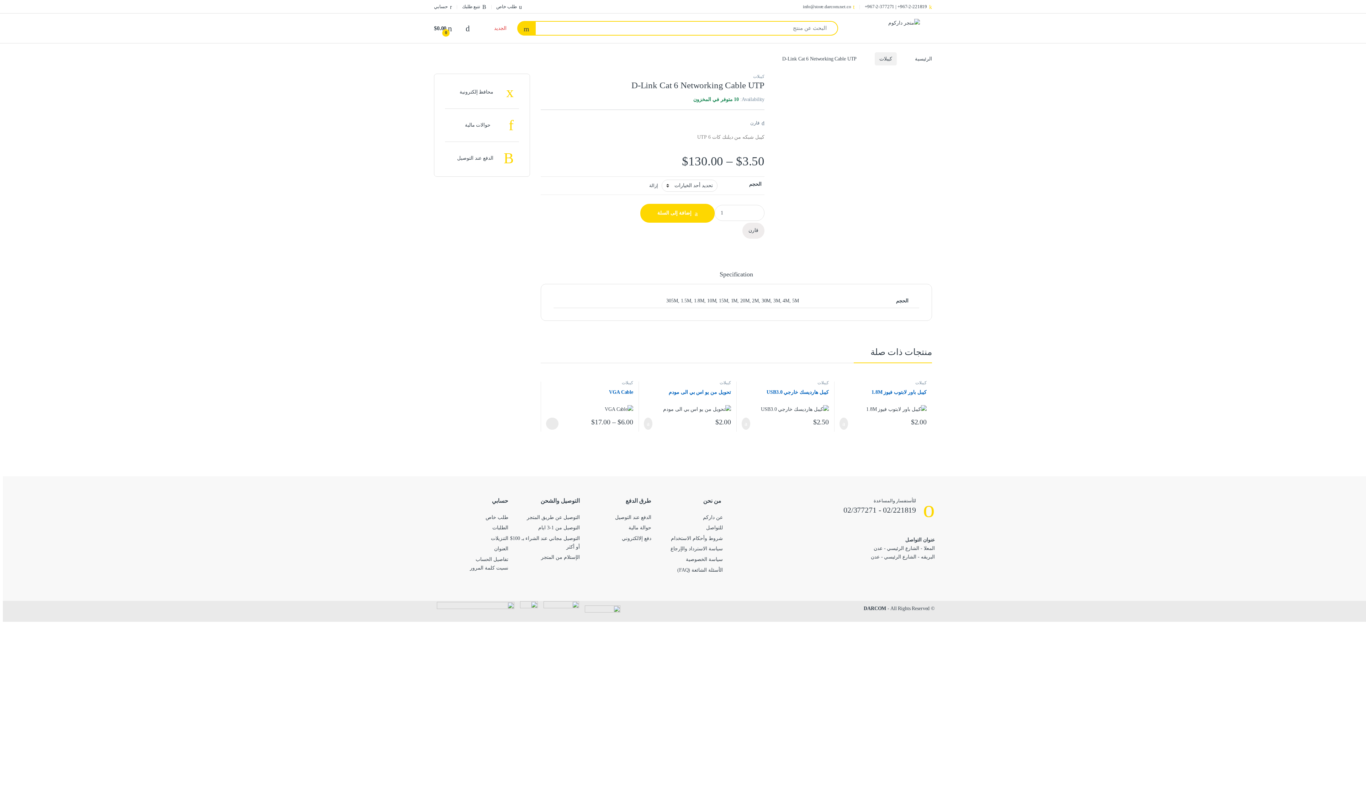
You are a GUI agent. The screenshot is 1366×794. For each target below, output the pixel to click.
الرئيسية (923, 59)
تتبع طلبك (471, 6)
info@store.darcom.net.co (827, 6)
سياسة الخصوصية (704, 559)
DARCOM (875, 608)
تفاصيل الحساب (492, 559)
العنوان (501, 548)
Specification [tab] (736, 274)
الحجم (755, 184)
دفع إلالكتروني (636, 538)
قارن (754, 123)
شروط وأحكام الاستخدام (697, 538)
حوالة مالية (640, 527)
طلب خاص (506, 6)
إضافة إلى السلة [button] (846, 424)
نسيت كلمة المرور (489, 568)
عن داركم (713, 517)
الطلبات (500, 527)
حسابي (441, 6)
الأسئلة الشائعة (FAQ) (700, 570)
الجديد (500, 28)
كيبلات (885, 59)
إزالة (653, 185)
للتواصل (714, 527)
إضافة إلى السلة (674, 213)
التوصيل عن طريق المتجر (553, 517)
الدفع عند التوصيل (633, 517)
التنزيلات (499, 538)
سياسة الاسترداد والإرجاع (697, 548)
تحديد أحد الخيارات (554, 424)
